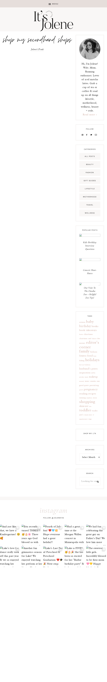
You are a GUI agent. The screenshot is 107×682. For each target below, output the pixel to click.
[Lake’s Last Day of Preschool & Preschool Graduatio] (53, 556)
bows (81, 334)
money (81, 381)
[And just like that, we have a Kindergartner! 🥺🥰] (10, 535)
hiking (81, 360)
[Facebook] (87, 134)
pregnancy (91, 389)
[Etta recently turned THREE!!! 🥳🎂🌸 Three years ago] (32, 535)
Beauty (90, 164)
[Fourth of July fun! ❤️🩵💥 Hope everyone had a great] (53, 535)
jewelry (81, 377)
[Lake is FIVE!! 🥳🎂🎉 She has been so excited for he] (75, 556)
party (81, 390)
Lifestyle (90, 189)
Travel (89, 205)
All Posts (90, 156)
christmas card (85, 338)
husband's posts (88, 368)
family (84, 351)
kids (86, 377)
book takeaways (88, 330)
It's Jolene (53, 20)
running (82, 398)
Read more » (90, 114)
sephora (89, 398)
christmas (88, 334)
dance (94, 339)
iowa (93, 373)
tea (90, 406)
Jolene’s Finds (37, 49)
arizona (82, 322)
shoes (95, 398)
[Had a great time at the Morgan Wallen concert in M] (75, 535)
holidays (92, 359)
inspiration (84, 372)
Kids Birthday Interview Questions (90, 245)
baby (90, 321)
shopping (87, 401)
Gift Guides (90, 181)
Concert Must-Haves (90, 272)
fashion (93, 351)
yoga (90, 419)
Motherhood (90, 197)
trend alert (88, 415)
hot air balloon (84, 365)
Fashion (90, 172)
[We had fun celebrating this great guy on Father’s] (96, 535)
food (90, 355)
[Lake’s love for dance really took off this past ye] (10, 556)
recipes (92, 393)
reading (83, 393)
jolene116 (59, 518)
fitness (82, 355)
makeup (93, 377)
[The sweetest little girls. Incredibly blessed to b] (96, 556)
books (95, 326)
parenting (94, 385)
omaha (93, 381)
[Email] (96, 134)
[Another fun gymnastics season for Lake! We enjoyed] (32, 556)
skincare (83, 406)
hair (94, 356)
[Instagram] (83, 134)
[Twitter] (92, 134)
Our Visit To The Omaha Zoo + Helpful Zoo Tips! (89, 292)
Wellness (90, 213)
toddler (85, 410)
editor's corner (89, 345)
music (87, 381)
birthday (85, 326)
